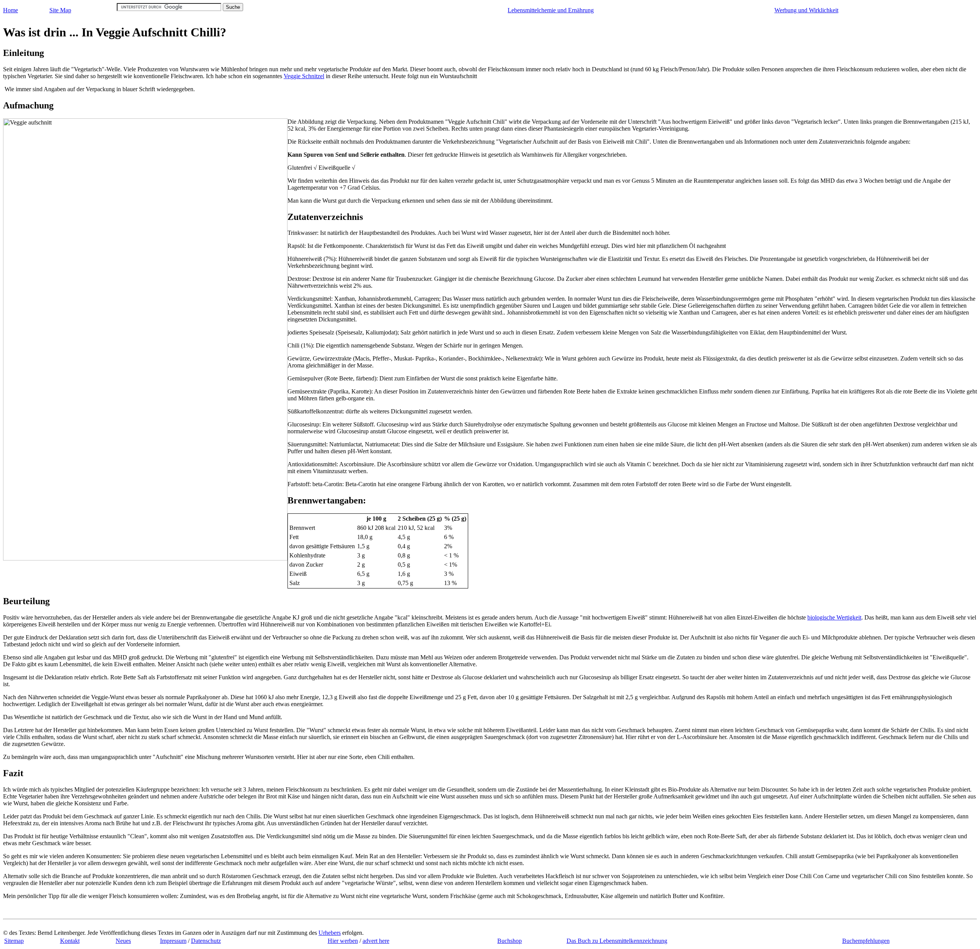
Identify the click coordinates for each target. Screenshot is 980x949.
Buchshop (509, 941)
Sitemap (14, 941)
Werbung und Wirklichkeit (806, 10)
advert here (376, 941)
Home (10, 10)
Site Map (60, 10)
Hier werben (343, 941)
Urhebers (329, 932)
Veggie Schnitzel (304, 76)
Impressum (173, 941)
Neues (123, 941)
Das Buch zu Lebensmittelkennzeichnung (617, 941)
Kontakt (70, 941)
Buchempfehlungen (866, 941)
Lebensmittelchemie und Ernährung (551, 10)
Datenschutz (206, 941)
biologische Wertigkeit (834, 617)
